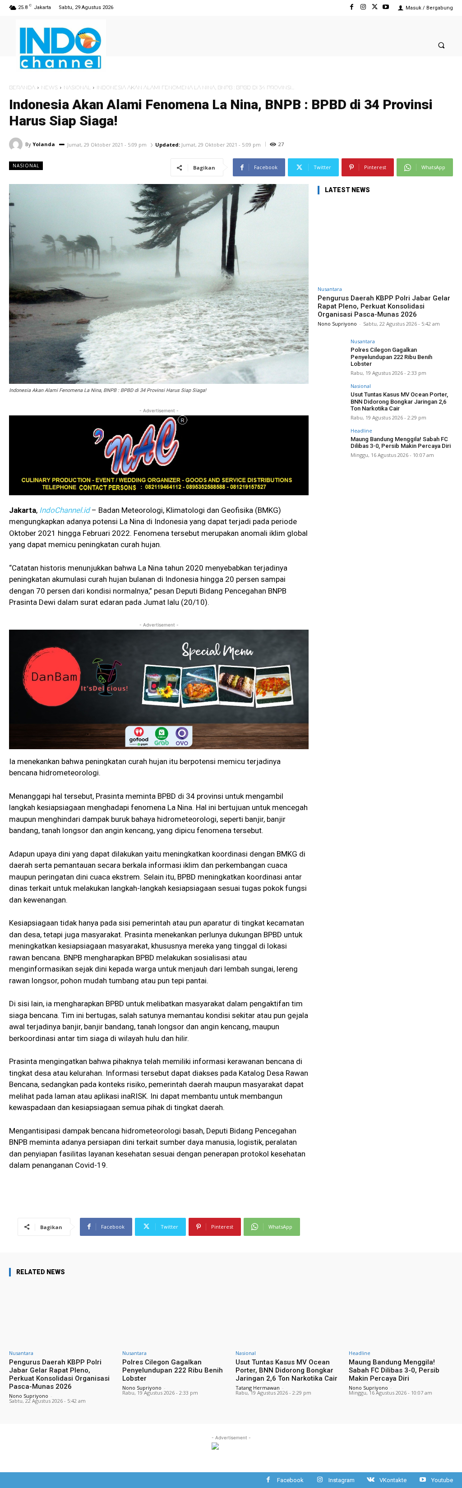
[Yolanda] (17, 144)
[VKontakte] (371, 1480)
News (49, 87)
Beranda (22, 87)
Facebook (290, 1480)
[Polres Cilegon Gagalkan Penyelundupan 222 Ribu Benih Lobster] (331, 352)
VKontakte (393, 1480)
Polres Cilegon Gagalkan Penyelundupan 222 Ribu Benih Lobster (391, 356)
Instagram (341, 1480)
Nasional (77, 87)
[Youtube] (386, 7)
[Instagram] (363, 7)
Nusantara (330, 288)
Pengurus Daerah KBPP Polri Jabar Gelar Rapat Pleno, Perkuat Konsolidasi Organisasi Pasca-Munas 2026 (384, 306)
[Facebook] (351, 7)
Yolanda (43, 144)
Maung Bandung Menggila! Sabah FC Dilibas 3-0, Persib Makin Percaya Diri (401, 443)
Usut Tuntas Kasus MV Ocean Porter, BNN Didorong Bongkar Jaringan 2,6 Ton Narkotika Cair (399, 401)
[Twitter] (374, 7)
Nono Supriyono (337, 323)
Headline (361, 430)
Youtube (442, 1480)
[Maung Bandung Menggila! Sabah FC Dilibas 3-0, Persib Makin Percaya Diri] (331, 441)
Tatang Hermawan (258, 1387)
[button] (441, 44)
